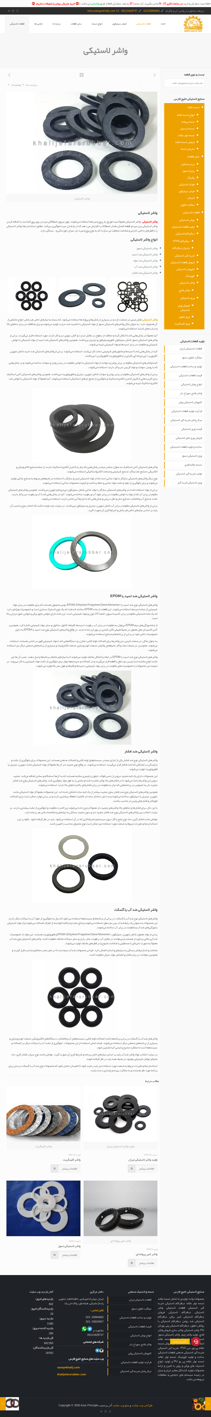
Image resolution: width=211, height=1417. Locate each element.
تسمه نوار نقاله (186, 135)
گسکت (191, 198)
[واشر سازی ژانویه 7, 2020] (3, 1403)
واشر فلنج (184, 290)
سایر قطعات (193, 156)
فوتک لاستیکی (187, 184)
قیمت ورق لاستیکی (191, 429)
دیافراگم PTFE (181, 241)
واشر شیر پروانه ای (146, 1254)
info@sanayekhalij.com (101, 11)
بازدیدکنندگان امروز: (41, 1308)
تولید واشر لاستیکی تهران (142, 1160)
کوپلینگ (190, 276)
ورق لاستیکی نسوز (192, 455)
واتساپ (95, 3)
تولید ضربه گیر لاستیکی (189, 473)
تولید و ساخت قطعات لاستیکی (186, 366)
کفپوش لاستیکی (186, 269)
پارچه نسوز (188, 171)
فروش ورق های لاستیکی (189, 438)
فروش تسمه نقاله (185, 142)
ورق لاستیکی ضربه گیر (189, 482)
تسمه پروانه (188, 121)
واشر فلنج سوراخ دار (191, 393)
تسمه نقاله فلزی (193, 464)
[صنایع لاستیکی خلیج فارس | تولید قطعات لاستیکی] (193, 24)
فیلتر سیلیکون (187, 191)
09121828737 (129, 11)
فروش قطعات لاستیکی (183, 262)
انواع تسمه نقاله (186, 115)
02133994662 (151, 11)
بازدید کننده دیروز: (42, 1328)
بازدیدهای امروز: (44, 1299)
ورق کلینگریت (182, 323)
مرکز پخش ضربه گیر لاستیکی (186, 420)
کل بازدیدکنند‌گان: (43, 1347)
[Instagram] (13, 10)
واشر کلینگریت (71, 1160)
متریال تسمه (188, 149)
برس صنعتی (188, 164)
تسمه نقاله (193, 107)
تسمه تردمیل (187, 128)
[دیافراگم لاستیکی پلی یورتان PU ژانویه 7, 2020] (208, 1403)
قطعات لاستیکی (17, 23)
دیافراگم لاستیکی (185, 233)
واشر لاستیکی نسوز (69, 1246)
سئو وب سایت (121, 1405)
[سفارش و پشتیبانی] (195, 1341)
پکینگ (191, 177)
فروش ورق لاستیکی (184, 308)
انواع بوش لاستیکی (191, 384)
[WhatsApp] (17, 10)
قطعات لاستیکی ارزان (191, 348)
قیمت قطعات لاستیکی (190, 375)
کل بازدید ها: (46, 1338)
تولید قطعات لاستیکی (183, 226)
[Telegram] (8, 10)
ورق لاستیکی (188, 298)
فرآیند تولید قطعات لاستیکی (186, 411)
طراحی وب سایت (142, 1405)
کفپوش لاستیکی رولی (190, 402)
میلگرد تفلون (188, 204)
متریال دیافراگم (181, 248)
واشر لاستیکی (187, 282)
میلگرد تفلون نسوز (192, 357)
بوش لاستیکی (187, 220)
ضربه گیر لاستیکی (185, 255)
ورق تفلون (184, 316)
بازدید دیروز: (46, 1318)
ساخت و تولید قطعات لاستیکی (186, 447)
